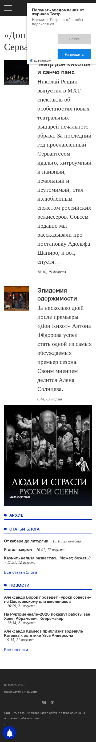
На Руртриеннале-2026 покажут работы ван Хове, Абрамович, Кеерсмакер (47, 616)
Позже (50, 36)
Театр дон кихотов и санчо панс (63, 68)
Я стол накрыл (18, 549)
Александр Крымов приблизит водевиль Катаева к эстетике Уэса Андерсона (43, 633)
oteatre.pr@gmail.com (20, 692)
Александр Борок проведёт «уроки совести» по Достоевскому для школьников (47, 599)
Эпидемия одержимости (57, 294)
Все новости (16, 649)
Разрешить (78, 36)
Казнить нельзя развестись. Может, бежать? (47, 557)
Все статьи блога (20, 572)
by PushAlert (42, 42)
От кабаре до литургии (26, 541)
